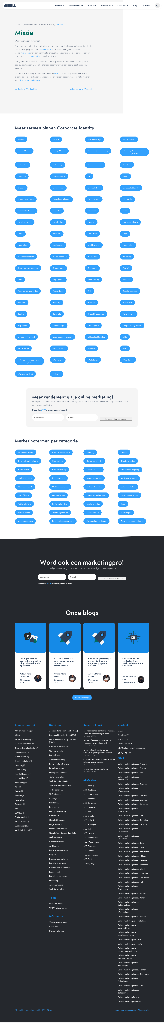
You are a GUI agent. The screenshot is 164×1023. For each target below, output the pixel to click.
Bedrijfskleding (24, 150)
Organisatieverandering (28, 268)
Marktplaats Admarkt (58, 772)
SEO (17, 812)
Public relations (24, 504)
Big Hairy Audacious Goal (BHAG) (134, 152)
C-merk (21, 188)
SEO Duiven (88, 850)
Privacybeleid (143, 1010)
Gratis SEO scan (56, 903)
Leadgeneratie (55, 872)
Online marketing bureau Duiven (132, 768)
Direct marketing (128, 461)
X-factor (56, 374)
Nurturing (127, 256)
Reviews (18, 804)
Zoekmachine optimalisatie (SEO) (63, 730)
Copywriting (57, 461)
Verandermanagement (62, 337)
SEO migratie (55, 794)
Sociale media (24, 512)
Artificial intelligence (61, 452)
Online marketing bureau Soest (131, 843)
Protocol (126, 279)
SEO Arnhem (89, 798)
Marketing (19, 782)
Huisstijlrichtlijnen (130, 222)
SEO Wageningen (91, 842)
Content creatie (56, 751)
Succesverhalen (76, 5)
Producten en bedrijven (96, 495)
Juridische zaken (25, 478)
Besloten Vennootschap (98, 150)
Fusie (125, 210)
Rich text (21, 302)
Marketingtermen (29, 24)
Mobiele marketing (60, 487)
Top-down (22, 325)
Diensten (58, 5)
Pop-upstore (58, 279)
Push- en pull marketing (28, 291)
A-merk (21, 139)
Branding (22, 176)
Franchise (92, 210)
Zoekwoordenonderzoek (60, 785)
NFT (17, 787)
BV (89, 176)
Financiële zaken (93, 469)
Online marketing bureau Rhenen (132, 916)
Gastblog (19, 765)
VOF (125, 348)
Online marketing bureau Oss (130, 985)
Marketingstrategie (129, 478)
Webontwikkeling (25, 521)
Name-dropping (60, 256)
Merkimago (58, 245)
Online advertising (94, 487)
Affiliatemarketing (25, 452)
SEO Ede (87, 811)
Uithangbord (93, 325)
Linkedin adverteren (57, 863)
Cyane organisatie (26, 199)
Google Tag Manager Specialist (62, 833)
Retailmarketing (93, 504)
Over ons (122, 5)
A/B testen (54, 846)
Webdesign (20, 825)
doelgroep (25, 52)
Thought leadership (96, 314)
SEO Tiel (87, 829)
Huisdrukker (58, 222)
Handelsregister (24, 222)
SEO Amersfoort (90, 794)
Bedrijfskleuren (59, 150)
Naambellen (128, 245)
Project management (129, 495)
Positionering (93, 279)
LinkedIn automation (58, 876)
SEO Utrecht (88, 833)
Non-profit (92, 256)
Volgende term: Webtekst (81, 89)
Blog (135, 5)
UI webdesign (58, 325)
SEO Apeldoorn (90, 790)
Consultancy (58, 188)
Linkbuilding (20, 778)
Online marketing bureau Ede (130, 772)
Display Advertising (57, 811)
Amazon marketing (23, 739)
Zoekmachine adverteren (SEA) (62, 735)
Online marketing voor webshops (132, 920)
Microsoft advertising (58, 850)
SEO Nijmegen (89, 824)
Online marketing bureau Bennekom (133, 820)
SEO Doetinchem (90, 854)
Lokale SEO (54, 802)
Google (18, 769)
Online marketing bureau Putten (131, 897)
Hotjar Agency (55, 824)
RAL (89, 291)
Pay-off (126, 268)
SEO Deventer (89, 807)
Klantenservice (58, 478)
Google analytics (56, 841)
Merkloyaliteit (94, 245)
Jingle (20, 233)
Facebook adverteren (58, 828)
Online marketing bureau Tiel (130, 882)
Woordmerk (128, 360)
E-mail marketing (22, 761)
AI (16, 735)
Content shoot (94, 188)
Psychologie (20, 800)
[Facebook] (126, 752)
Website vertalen (56, 889)
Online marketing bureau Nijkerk (132, 856)
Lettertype (92, 233)
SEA (16, 808)
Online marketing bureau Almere (132, 893)
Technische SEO (56, 789)
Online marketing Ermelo (128, 997)
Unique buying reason (132, 325)
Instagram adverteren (58, 859)
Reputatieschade (130, 291)
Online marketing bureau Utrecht (132, 869)
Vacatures (53, 926)
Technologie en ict (60, 512)
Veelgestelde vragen (58, 922)
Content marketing (23, 743)
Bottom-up (57, 165)
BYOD (125, 176)
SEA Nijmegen (89, 863)
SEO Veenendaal (90, 837)
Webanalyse (126, 512)
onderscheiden (34, 56)
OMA (17, 791)
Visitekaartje (23, 348)
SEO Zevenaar (89, 846)
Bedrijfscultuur (129, 139)
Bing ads (52, 854)
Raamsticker (58, 291)
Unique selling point (26, 337)
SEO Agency (88, 785)
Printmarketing (58, 495)
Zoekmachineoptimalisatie (132, 521)
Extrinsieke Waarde (26, 210)
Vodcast (91, 348)
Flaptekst (57, 210)
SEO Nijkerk (88, 820)
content (124, 452)
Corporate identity (47, 24)
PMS (20, 279)
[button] (157, 5)
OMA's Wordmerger (58, 908)
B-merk (56, 139)
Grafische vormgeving (130, 469)
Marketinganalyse (94, 478)
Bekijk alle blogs (82, 697)
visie (56, 73)
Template (57, 314)
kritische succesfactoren (29, 80)
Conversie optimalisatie (28, 461)
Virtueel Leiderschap (96, 337)
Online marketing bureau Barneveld (133, 804)
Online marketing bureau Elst (130, 815)
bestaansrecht (45, 49)
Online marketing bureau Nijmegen (133, 864)
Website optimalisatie (58, 781)
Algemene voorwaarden (125, 1010)
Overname (92, 268)
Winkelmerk (93, 360)
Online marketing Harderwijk (130, 1001)
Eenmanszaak (94, 199)
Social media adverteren (59, 764)
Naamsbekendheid (26, 256)
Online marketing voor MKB (130, 943)
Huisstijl (91, 222)
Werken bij (106, 5)
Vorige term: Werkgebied (26, 89)
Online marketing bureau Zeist (131, 847)
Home (17, 24)
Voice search (20, 821)
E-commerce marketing (59, 867)
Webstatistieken (22, 830)
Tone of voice (128, 314)
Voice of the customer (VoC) (29, 361)
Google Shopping (56, 820)
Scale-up (56, 302)
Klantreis (57, 233)
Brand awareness (95, 165)
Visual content (59, 348)
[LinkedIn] (119, 752)
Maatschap (22, 245)
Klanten (92, 5)
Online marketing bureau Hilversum (133, 873)
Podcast (18, 795)
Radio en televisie (59, 504)
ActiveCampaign (56, 884)
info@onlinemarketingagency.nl (131, 748)
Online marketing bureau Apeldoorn (133, 851)
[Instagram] (122, 752)
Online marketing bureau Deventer (133, 860)
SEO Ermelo (88, 816)
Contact (146, 5)
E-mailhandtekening (61, 199)
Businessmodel (59, 176)
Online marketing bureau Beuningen (133, 974)
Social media (20, 817)
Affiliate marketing (23, 730)
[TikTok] (130, 752)
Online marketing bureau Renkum (132, 824)
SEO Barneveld (89, 803)
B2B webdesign (94, 139)
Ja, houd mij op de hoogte (115, 419)
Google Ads (54, 815)
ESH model (127, 199)
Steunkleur (127, 302)
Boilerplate (22, 165)
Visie (125, 337)
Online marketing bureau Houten (132, 969)
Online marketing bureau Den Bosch (133, 877)
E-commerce (23, 469)
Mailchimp (53, 880)
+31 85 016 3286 (125, 743)
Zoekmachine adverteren (63, 521)
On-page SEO (55, 798)
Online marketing (128, 487)
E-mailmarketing (59, 469)
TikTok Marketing (56, 776)
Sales (123, 504)
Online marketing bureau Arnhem (132, 764)
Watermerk (58, 360)
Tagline (21, 314)
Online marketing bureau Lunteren (132, 800)
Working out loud (25, 374)
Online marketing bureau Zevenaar (133, 784)
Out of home (23, 495)
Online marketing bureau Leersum (132, 795)
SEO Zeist (87, 859)
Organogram (58, 268)
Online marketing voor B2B (129, 939)
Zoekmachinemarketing (96, 521)
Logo (125, 233)
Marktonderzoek (25, 487)
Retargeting (54, 807)
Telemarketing (92, 512)
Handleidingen (21, 774)
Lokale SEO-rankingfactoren (95, 769)
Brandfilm (127, 165)
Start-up (91, 302)
